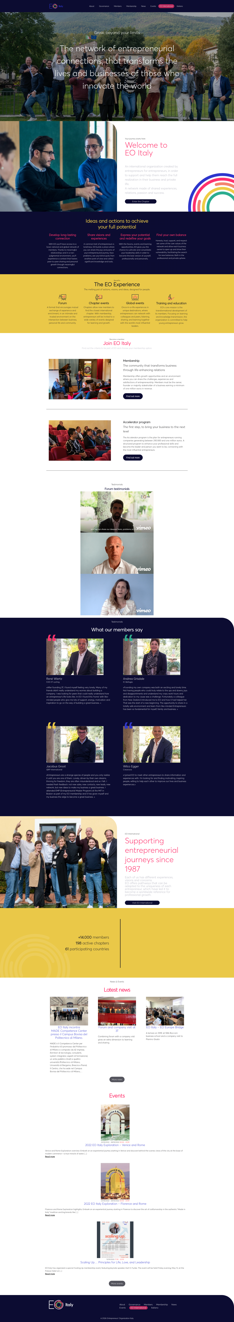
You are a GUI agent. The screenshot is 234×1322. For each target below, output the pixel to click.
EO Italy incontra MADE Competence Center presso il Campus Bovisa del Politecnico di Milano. (69, 1032)
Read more (50, 1156)
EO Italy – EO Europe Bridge (165, 1027)
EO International (166, 6)
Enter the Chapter (140, 201)
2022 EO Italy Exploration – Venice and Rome (115, 1145)
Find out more (133, 396)
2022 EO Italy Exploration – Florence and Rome (115, 1203)
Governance (104, 6)
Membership (131, 6)
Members (118, 6)
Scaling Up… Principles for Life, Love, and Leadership (115, 1262)
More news (117, 1079)
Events (153, 6)
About (91, 6)
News (143, 6)
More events (117, 1283)
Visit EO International (142, 902)
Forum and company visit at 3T (117, 1029)
